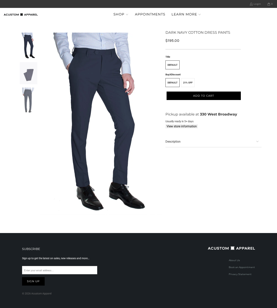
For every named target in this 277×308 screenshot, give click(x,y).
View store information (182, 126)
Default (173, 64)
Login (257, 3)
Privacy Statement (240, 274)
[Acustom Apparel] (21, 14)
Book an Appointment (242, 267)
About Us (234, 260)
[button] (121, 14)
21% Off (188, 82)
